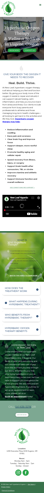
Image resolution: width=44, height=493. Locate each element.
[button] (40, 5)
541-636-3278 (23, 407)
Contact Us (30, 50)
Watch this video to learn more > (24, 275)
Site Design (31, 484)
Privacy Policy (5, 487)
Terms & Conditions (8, 490)
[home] (8, 8)
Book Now (14, 50)
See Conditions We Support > (22, 187)
